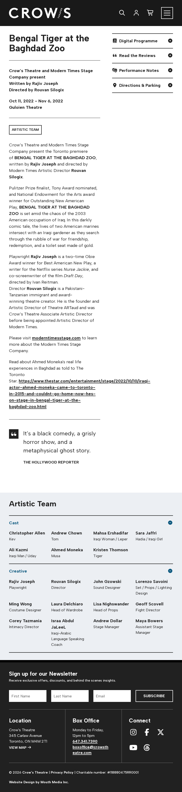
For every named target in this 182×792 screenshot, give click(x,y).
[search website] (122, 12)
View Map (18, 748)
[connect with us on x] (160, 732)
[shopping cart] (150, 12)
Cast (14, 522)
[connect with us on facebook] (146, 732)
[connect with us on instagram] (133, 732)
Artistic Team (25, 130)
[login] (136, 12)
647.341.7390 (85, 741)
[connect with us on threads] (146, 748)
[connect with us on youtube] (133, 748)
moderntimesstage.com (56, 338)
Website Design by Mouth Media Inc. (39, 782)
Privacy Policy (62, 772)
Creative (18, 571)
